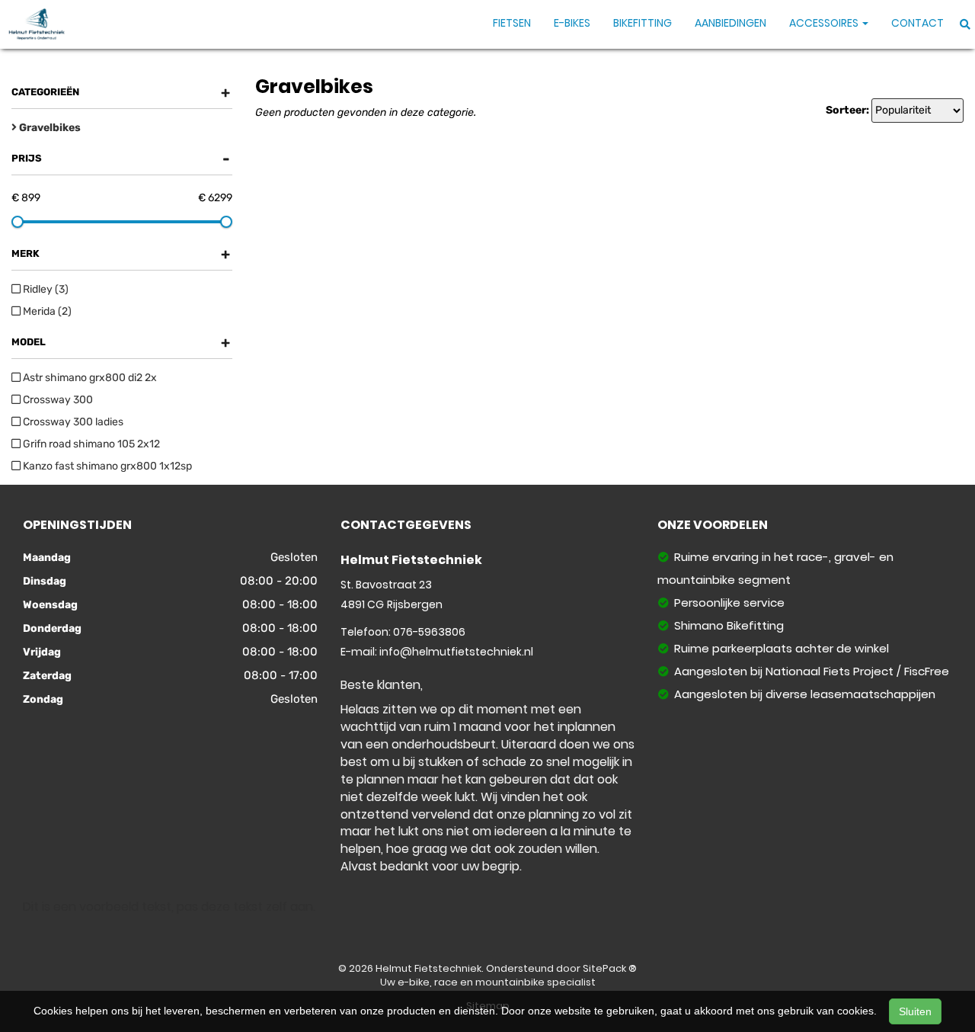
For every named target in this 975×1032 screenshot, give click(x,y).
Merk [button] (120, 254)
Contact (917, 22)
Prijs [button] (120, 158)
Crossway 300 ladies (72, 421)
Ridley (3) (45, 289)
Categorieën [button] (120, 92)
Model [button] (120, 342)
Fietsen (512, 22)
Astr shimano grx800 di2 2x (89, 377)
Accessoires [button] (825, 22)
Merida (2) (46, 311)
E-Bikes (572, 22)
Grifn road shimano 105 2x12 (90, 443)
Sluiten (915, 1011)
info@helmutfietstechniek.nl (456, 651)
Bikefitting (642, 22)
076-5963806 (429, 631)
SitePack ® (610, 968)
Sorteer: (847, 110)
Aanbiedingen (730, 22)
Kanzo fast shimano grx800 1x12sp (106, 466)
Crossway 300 (57, 399)
